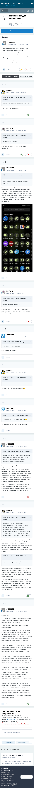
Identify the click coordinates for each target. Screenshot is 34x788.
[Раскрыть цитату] (4, 97)
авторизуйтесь (12, 719)
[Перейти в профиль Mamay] (3, 92)
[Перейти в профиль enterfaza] (3, 336)
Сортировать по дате (26, 76)
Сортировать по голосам (10, 76)
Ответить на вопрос (17, 31)
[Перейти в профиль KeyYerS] (3, 129)
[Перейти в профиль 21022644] (4, 43)
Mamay (22, 342)
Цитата (9, 69)
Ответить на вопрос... (12, 732)
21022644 (18, 23)
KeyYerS (22, 175)
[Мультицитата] (4, 69)
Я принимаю (27, 777)
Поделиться (9, 742)
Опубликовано (18, 44)
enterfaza (23, 377)
